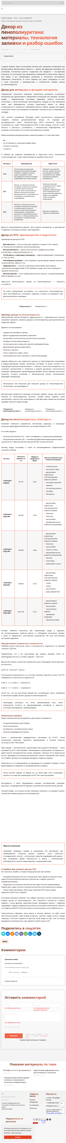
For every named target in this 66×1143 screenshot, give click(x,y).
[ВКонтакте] (8, 934)
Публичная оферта (7, 1109)
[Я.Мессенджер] (3, 934)
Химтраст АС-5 (48, 753)
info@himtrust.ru (57, 908)
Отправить (14, 1036)
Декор (5, 941)
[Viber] (21, 934)
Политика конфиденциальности (11, 1103)
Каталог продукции (34, 1101)
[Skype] (35, 934)
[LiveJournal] (39, 934)
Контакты (33, 1108)
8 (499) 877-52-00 (17, 908)
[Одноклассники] (12, 934)
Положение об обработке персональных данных (13, 1106)
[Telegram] (17, 934)
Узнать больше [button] (16, 1133)
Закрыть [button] (18, 1137)
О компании (34, 1105)
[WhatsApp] (26, 934)
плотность (22, 266)
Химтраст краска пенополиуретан (47, 366)
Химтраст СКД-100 (8, 649)
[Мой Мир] (30, 934)
